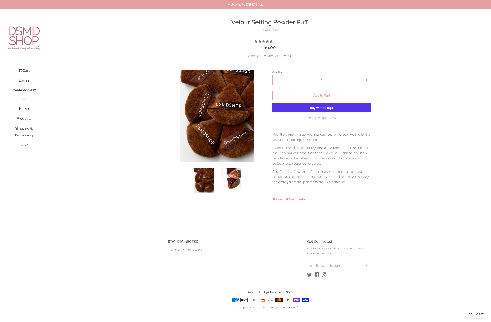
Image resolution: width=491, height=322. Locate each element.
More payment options (322, 117)
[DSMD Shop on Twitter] (309, 275)
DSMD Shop (269, 30)
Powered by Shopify (287, 307)
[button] (264, 41)
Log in (24, 80)
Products (24, 118)
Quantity (277, 72)
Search (251, 292)
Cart (26, 71)
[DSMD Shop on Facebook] (317, 275)
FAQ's (24, 145)
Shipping (253, 56)
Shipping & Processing (24, 131)
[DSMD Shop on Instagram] (324, 275)
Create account (23, 90)
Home (24, 109)
